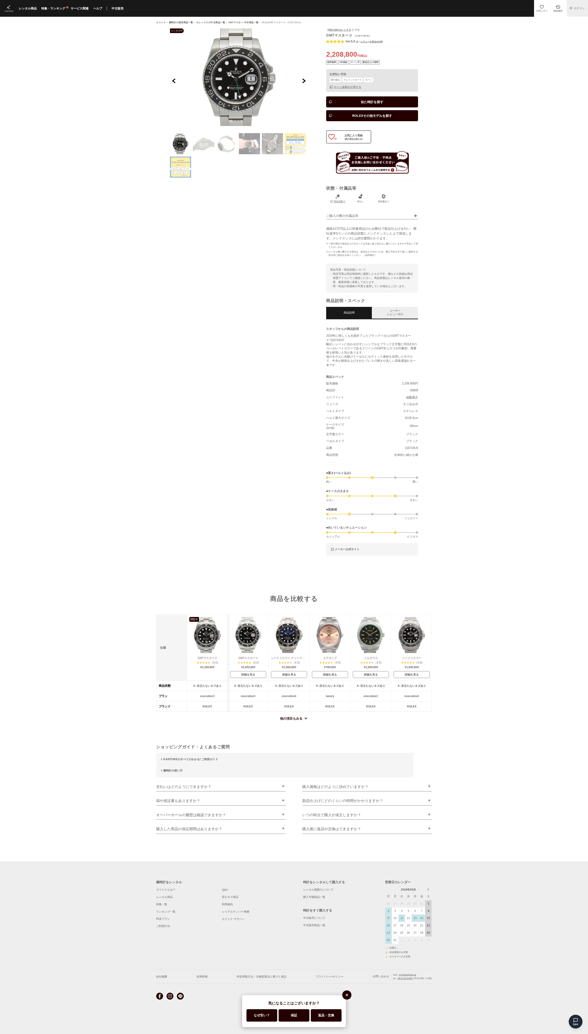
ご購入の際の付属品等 (342, 216)
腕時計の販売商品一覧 (181, 22)
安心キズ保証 (230, 897)
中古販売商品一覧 (314, 925)
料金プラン (163, 918)
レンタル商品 (164, 897)
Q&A (225, 889)
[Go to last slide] (174, 81)
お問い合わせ (381, 976)
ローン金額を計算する (347, 86)
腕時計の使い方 (173, 770)
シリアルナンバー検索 (235, 911)
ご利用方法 (163, 926)
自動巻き (412, 397)
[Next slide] (304, 81)
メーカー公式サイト (347, 549)
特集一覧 (161, 904)
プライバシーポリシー (329, 976)
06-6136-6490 (405, 978)
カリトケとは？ (165, 889)
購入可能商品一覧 (314, 897)
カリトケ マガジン (233, 919)
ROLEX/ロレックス (340, 29)
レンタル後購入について (318, 889)
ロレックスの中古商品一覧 (210, 22)
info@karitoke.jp (407, 974)
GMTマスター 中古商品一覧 (243, 22)
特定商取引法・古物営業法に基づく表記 (261, 976)
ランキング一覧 (165, 911)
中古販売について (314, 917)
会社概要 (161, 976)
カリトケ (161, 22)
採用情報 (202, 976)
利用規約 (227, 904)
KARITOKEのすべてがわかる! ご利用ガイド (190, 759)
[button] (180, 143)
